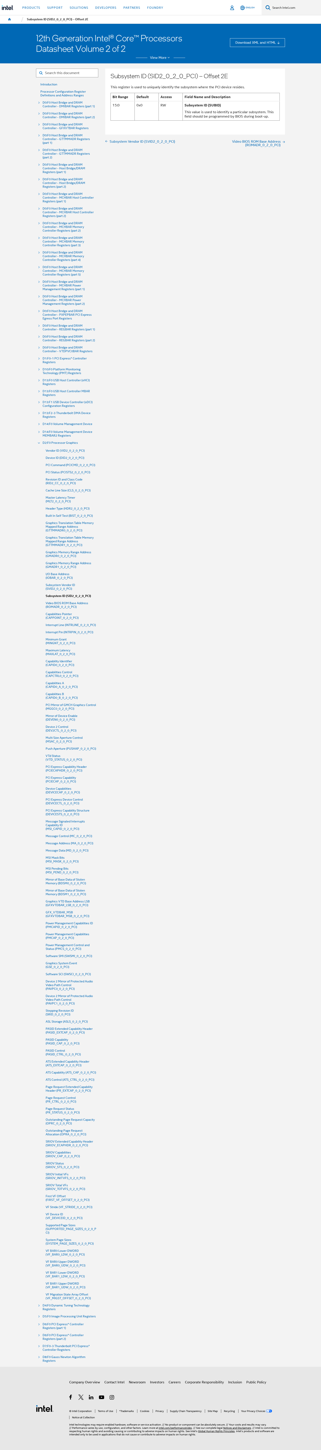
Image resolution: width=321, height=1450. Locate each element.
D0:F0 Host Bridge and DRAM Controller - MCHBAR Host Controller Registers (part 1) (68, 197)
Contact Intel (114, 1382)
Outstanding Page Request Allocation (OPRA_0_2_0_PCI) (66, 1132)
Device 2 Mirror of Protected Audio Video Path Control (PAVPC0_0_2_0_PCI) (69, 985)
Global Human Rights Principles (216, 1431)
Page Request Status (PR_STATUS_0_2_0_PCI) (63, 1110)
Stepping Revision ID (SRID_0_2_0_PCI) (60, 1012)
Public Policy (256, 1382)
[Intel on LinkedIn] (91, 1398)
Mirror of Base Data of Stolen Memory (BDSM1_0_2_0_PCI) (66, 892)
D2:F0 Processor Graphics (60, 443)
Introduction (48, 84)
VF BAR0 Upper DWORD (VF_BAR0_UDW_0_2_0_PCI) (65, 1263)
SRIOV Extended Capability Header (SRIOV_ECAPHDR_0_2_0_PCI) (69, 1143)
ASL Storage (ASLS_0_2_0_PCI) (67, 1021)
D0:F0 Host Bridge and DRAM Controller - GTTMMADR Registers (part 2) (66, 153)
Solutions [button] (79, 8)
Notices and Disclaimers (237, 1428)
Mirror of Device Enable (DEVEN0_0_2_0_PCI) (62, 718)
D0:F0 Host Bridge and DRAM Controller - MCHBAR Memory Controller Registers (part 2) (63, 226)
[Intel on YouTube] (101, 1398)
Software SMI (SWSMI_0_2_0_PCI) (69, 956)
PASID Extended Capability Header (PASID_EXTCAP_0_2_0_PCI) (69, 1030)
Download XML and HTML (255, 42)
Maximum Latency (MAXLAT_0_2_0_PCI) (60, 652)
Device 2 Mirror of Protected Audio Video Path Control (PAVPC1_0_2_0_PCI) (69, 999)
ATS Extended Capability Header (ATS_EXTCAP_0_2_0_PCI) (67, 1063)
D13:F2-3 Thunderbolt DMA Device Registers (67, 415)
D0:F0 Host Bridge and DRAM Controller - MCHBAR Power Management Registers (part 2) (64, 300)
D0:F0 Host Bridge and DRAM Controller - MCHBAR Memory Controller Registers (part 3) (63, 241)
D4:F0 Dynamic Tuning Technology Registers (66, 1307)
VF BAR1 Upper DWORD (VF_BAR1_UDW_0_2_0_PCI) (65, 1285)
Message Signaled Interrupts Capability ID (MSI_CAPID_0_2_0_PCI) (65, 825)
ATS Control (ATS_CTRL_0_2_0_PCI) (70, 1080)
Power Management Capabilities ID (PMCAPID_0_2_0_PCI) (69, 925)
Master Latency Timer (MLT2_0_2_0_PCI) (60, 499)
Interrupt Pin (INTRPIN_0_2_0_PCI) (69, 632)
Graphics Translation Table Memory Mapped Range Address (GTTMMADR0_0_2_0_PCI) (70, 526)
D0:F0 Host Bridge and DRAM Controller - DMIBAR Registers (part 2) (69, 115)
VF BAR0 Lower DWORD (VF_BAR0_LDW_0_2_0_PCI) (65, 1252)
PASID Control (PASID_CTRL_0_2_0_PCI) (63, 1052)
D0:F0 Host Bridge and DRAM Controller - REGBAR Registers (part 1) (69, 327)
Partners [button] (131, 8)
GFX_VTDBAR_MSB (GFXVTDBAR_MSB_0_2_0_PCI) (67, 914)
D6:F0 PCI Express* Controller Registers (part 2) (63, 1337)
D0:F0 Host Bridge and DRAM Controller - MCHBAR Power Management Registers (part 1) (64, 285)
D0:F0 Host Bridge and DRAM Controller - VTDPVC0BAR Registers (68, 349)
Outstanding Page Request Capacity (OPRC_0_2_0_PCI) (70, 1121)
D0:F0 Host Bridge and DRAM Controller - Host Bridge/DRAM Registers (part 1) (64, 168)
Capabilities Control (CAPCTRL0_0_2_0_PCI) (62, 674)
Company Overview (84, 1382)
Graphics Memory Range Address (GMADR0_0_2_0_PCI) (68, 554)
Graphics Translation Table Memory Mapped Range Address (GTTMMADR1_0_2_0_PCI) (70, 541)
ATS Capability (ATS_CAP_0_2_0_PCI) (71, 1072)
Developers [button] (105, 8)
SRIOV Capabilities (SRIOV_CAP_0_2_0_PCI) (63, 1154)
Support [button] (55, 8)
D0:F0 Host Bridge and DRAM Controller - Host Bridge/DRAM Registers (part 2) (64, 183)
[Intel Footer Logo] (45, 1408)
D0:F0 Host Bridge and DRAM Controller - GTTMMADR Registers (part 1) (66, 139)
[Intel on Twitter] (81, 1398)
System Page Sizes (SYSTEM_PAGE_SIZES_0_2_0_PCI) (70, 1241)
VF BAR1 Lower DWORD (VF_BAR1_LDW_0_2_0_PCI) (65, 1274)
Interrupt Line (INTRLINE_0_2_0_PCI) (71, 625)
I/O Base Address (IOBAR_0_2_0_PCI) (59, 576)
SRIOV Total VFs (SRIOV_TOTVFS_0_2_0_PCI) (65, 1187)
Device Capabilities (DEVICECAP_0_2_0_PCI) (63, 790)
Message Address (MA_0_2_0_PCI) (69, 843)
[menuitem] (9, 19)
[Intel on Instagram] (112, 1398)
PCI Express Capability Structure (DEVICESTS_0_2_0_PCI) (68, 812)
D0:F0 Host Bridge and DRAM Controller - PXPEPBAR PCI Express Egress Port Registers (67, 314)
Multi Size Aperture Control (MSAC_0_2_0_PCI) (64, 739)
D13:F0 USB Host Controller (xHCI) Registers (66, 382)
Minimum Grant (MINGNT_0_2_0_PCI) (60, 641)
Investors (157, 1382)
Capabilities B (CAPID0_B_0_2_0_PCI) (62, 696)
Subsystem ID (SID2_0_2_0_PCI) (68, 596)
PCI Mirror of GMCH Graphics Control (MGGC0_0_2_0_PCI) (71, 707)
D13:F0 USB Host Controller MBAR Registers (66, 393)
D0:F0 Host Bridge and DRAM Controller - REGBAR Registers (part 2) (69, 338)
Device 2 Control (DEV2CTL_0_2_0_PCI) (61, 728)
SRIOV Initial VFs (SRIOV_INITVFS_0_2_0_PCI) (65, 1176)
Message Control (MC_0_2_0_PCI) (69, 836)
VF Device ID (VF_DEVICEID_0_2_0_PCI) (64, 1216)
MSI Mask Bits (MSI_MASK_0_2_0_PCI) (62, 859)
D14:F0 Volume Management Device (67, 424)
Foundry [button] (155, 8)
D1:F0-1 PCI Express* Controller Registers (65, 360)
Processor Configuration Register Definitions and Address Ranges (63, 93)
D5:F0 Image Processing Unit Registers (69, 1316)
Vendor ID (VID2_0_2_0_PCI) (65, 451)
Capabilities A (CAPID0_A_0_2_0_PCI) (62, 685)
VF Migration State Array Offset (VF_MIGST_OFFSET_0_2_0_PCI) (68, 1296)
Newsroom (137, 1382)
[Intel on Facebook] (70, 1398)
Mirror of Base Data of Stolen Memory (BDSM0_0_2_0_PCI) (66, 881)
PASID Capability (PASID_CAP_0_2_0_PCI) (62, 1041)
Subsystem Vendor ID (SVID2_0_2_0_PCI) (60, 587)
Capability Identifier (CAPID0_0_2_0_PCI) (60, 663)
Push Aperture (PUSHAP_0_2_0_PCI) (71, 749)
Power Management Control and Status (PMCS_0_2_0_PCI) (68, 947)
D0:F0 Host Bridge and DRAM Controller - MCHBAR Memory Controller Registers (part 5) (63, 270)
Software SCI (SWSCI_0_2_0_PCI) (68, 974)
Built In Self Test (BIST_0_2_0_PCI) (69, 516)
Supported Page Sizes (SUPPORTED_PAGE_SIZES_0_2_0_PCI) (71, 1229)
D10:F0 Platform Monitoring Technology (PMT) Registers (62, 371)
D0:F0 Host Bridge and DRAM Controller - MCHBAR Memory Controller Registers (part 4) (63, 256)
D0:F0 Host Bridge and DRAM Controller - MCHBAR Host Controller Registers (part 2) (68, 212)
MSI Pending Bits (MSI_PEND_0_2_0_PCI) (62, 870)
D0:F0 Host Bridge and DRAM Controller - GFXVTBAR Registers (66, 126)
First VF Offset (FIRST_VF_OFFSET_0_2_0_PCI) (68, 1198)
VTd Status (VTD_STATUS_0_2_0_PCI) (64, 757)
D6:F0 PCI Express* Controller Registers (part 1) (63, 1326)
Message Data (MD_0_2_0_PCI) (67, 850)
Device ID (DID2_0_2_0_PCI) (65, 458)
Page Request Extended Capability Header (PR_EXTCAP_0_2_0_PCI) (69, 1089)
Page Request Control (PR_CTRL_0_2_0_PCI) (61, 1099)
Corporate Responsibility (204, 1382)
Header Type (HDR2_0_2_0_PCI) (68, 508)
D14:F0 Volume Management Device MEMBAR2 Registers (67, 433)
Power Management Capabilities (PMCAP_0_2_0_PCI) (67, 936)
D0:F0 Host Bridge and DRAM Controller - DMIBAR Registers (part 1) (69, 104)
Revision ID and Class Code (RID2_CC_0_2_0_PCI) (64, 481)
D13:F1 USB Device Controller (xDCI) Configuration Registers (68, 404)
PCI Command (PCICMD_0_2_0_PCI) (70, 465)
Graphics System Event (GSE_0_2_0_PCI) (61, 965)
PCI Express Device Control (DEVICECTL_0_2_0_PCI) (64, 801)
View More (158, 58)
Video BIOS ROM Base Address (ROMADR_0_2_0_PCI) (67, 605)
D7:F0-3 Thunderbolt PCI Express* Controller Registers (66, 1348)
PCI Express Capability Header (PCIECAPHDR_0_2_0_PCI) (66, 768)
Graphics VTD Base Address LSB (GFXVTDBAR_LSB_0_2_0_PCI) (68, 903)
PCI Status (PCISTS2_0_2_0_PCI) (68, 472)
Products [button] (31, 8)
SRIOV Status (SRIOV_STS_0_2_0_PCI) (62, 1165)
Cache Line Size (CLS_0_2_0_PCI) (68, 490)
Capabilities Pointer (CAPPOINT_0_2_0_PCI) (62, 616)
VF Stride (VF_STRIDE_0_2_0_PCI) (69, 1207)
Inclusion (235, 1382)
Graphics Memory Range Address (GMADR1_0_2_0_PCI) (68, 565)
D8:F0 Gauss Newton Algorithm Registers (64, 1359)
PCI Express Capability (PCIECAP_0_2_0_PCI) (61, 779)
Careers (175, 1382)
